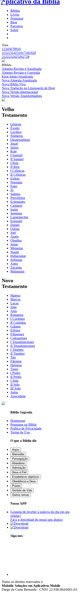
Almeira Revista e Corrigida (21, 72)
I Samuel (16, 155)
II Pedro (15, 377)
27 (24, 57)
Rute (13, 151)
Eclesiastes (17, 201)
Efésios (15, 330)
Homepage (17, 420)
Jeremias (16, 213)
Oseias (14, 229)
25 (17, 57)
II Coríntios (18, 322)
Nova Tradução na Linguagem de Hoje (28, 88)
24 (14, 57)
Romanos (16, 315)
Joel (13, 232)
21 (3, 57)
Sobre (14, 30)
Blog (13, 22)
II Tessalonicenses (22, 346)
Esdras (14, 178)
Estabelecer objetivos (25, 476)
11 (3, 53)
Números (16, 136)
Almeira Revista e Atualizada (21, 69)
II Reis (14, 167)
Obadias (16, 240)
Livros (14, 14)
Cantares (16, 205)
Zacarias (16, 267)
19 (30, 53)
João (13, 307)
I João (14, 380)
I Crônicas (17, 171)
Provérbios (17, 198)
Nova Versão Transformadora (22, 96)
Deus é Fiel (19, 472)
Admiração (18, 467)
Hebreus (16, 365)
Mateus (15, 295)
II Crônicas (17, 174)
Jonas (14, 244)
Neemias (16, 182)
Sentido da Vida (22, 490)
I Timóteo (17, 349)
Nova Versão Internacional (20, 92)
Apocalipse (18, 396)
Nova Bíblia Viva (14, 84)
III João (15, 388)
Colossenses (18, 338)
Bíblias (15, 10)
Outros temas (20, 494)
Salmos (15, 194)
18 (27, 53)
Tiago (14, 369)
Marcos (15, 299)
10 (19, 49)
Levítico (16, 132)
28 (27, 57)
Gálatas (15, 326)
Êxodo (14, 128)
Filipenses (17, 334)
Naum (14, 252)
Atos (13, 311)
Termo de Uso (20, 432)
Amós (14, 236)
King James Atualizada (17, 76)
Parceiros (16, 26)
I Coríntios (17, 319)
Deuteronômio (20, 140)
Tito (13, 357)
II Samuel (17, 159)
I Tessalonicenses (22, 342)
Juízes (14, 147)
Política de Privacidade (25, 428)
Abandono (18, 463)
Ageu (14, 263)
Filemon (16, 361)
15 (17, 53)
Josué (14, 143)
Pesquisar (16, 18)
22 (7, 57)
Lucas (14, 303)
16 (20, 53)
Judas (14, 392)
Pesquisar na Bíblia (23, 424)
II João (15, 384)
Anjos (15, 449)
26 (20, 57)
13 (10, 53)
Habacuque (18, 256)
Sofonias (16, 260)
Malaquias (17, 271)
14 (13, 53)
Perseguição (20, 458)
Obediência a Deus (24, 481)
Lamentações (19, 217)
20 (34, 53)
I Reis (14, 163)
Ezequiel (16, 221)
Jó (11, 190)
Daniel (14, 225)
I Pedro (15, 373)
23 (10, 57)
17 (23, 53)
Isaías (14, 209)
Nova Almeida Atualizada (19, 80)
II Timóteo (17, 353)
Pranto (16, 485)
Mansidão (18, 454)
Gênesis (15, 124)
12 (6, 53)
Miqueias (16, 248)
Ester (13, 186)
